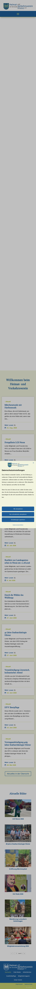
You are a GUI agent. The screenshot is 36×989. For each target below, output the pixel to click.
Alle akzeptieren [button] (18, 509)
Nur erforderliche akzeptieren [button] (18, 514)
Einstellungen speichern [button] (18, 519)
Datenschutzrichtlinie (18, 525)
